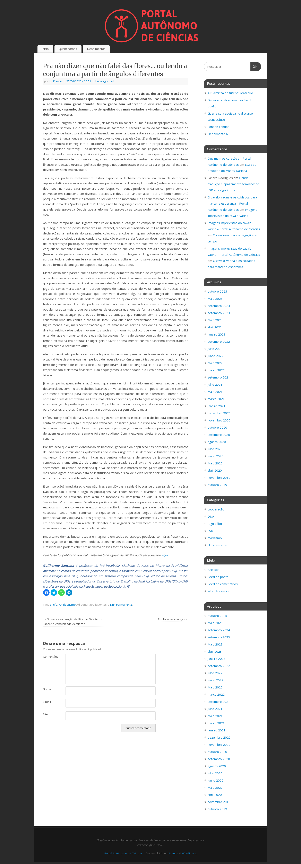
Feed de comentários (223, 584)
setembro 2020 (219, 435)
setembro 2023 (219, 313)
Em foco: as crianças (172, 619)
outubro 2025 (217, 291)
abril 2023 (215, 327)
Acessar (213, 570)
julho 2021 (215, 384)
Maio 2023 (215, 320)
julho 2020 (215, 449)
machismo (215, 538)
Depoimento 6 (218, 134)
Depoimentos (96, 49)
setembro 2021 (219, 377)
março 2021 (216, 399)
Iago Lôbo (215, 524)
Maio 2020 (215, 463)
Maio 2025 (215, 298)
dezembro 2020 (219, 413)
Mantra (173, 853)
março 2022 (216, 370)
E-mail (47, 702)
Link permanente (121, 604)
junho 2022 (215, 356)
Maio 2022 (215, 363)
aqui (165, 555)
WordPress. (189, 853)
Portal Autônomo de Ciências (123, 853)
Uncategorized (104, 81)
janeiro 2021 (216, 406)
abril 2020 (215, 470)
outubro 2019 (217, 485)
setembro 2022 (219, 341)
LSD (210, 531)
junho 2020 (215, 456)
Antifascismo (67, 604)
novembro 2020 (219, 420)
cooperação (216, 509)
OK (254, 66)
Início (45, 49)
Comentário (48, 656)
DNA (211, 516)
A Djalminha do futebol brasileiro (230, 93)
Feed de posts (218, 577)
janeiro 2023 (216, 334)
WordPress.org (218, 591)
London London (218, 127)
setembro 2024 (219, 306)
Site (45, 714)
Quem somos (68, 49)
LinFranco (56, 81)
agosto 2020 (217, 442)
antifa (53, 604)
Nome (47, 689)
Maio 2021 (215, 392)
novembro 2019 (219, 477)
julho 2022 (215, 349)
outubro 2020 (217, 427)
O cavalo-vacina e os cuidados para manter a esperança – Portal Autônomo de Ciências (232, 203)
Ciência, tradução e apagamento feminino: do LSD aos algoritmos (233, 184)
